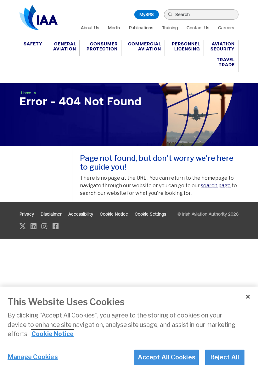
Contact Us (198, 27)
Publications (141, 27)
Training (170, 27)
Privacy (27, 214)
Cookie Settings (150, 214)
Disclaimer (51, 214)
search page (216, 186)
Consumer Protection (102, 46)
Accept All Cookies (166, 357)
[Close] (248, 297)
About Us (90, 27)
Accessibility (80, 214)
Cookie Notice (114, 214)
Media (114, 27)
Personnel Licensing (186, 46)
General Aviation (64, 46)
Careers (226, 27)
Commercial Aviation (144, 46)
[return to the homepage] (39, 17)
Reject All (224, 357)
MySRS (146, 14)
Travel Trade (226, 62)
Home (26, 93)
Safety (33, 43)
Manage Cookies (33, 357)
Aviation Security (222, 46)
